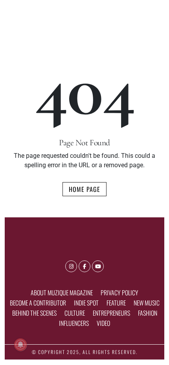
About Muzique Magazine (62, 292)
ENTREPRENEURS (111, 313)
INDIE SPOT (86, 302)
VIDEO (103, 323)
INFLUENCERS (74, 323)
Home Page (84, 189)
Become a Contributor (38, 302)
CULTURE (74, 313)
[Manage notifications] (20, 344)
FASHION (147, 313)
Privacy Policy (119, 292)
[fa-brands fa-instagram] (71, 266)
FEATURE (116, 302)
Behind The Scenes (34, 313)
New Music (147, 302)
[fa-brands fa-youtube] (98, 266)
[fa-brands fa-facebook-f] (84, 266)
